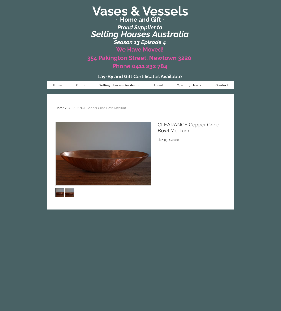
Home (59, 108)
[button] (80, 85)
